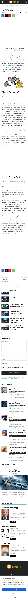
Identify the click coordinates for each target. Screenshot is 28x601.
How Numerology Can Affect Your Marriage (17, 391)
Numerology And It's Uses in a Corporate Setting (16, 436)
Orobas (25, 279)
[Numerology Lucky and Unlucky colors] (4, 418)
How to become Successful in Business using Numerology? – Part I (17, 432)
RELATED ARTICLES (5, 286)
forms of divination (6, 65)
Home (2, 5)
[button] (2, 2)
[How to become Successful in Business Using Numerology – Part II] (4, 449)
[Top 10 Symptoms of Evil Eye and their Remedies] (4, 404)
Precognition (13, 297)
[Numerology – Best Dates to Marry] (4, 390)
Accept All (14, 589)
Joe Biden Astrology (9, 508)
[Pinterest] (9, 15)
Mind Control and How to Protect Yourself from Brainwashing (17, 320)
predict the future (16, 200)
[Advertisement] (14, 33)
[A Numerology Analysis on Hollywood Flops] (14, 482)
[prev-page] (2, 333)
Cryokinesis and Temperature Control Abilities (16, 313)
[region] (14, 588)
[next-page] (5, 333)
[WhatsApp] (13, 15)
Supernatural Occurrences (4, 280)
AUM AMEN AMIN (8, 526)
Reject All (14, 597)
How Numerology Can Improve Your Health (17, 405)
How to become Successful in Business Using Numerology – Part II (17, 448)
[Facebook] (2, 15)
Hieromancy (13, 290)
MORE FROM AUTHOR (16, 286)
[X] (6, 15)
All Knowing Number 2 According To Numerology (15, 420)
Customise (14, 593)
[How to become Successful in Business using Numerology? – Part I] (4, 433)
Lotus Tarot (6, 543)
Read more (13, 498)
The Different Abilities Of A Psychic (13, 6)
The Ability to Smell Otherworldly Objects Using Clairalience (18, 327)
